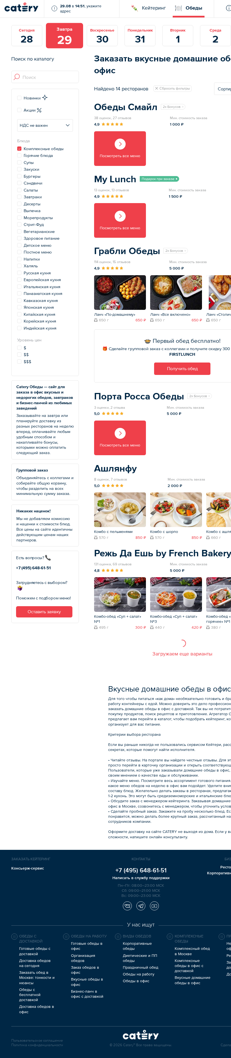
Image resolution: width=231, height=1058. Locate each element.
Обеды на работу (138, 974)
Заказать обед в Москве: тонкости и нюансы (37, 977)
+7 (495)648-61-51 (33, 567)
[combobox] (45, 77)
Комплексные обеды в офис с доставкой (189, 965)
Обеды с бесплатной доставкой (30, 994)
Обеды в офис (136, 981)
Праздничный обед (140, 967)
